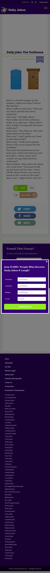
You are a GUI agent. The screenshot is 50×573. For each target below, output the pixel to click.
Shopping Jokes (10, 542)
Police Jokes (9, 514)
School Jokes (9, 536)
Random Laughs (10, 371)
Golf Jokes (8, 464)
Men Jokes (8, 495)
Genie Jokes (9, 461)
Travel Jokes (9, 556)
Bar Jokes (8, 406)
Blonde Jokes (9, 417)
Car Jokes (8, 423)
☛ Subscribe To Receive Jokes (14, 390)
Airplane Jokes (9, 400)
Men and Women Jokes (12, 492)
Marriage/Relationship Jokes (14, 486)
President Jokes (10, 520)
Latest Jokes (9, 363)
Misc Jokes (8, 500)
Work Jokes (8, 558)
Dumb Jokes (9, 450)
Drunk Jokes (9, 447)
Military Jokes (9, 497)
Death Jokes (9, 442)
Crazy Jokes (8, 436)
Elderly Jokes (9, 453)
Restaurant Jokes (10, 531)
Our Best (8, 367)
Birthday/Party (9, 414)
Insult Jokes (8, 481)
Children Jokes (9, 428)
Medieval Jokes (10, 489)
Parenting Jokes (10, 511)
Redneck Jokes (9, 525)
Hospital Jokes (9, 472)
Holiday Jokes (9, 470)
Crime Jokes (9, 439)
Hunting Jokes (9, 475)
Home (7, 359)
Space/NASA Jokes (11, 545)
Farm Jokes (8, 459)
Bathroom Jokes (10, 409)
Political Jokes (9, 517)
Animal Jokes (9, 403)
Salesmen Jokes (10, 533)
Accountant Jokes (10, 398)
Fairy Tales (8, 456)
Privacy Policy (9, 386)
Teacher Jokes (9, 553)
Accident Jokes (9, 395)
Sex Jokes (8, 539)
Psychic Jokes (9, 522)
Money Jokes (9, 506)
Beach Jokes (9, 411)
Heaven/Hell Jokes (11, 467)
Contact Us (8, 382)
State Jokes (8, 550)
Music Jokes (8, 508)
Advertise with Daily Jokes (13, 379)
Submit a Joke (9, 375)
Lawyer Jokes (9, 484)
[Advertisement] (21, 306)
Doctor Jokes (9, 445)
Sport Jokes (8, 547)
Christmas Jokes (10, 431)
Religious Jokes (10, 528)
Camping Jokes (10, 420)
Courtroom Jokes (10, 434)
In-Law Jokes (9, 478)
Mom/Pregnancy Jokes (12, 503)
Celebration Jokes (11, 425)
